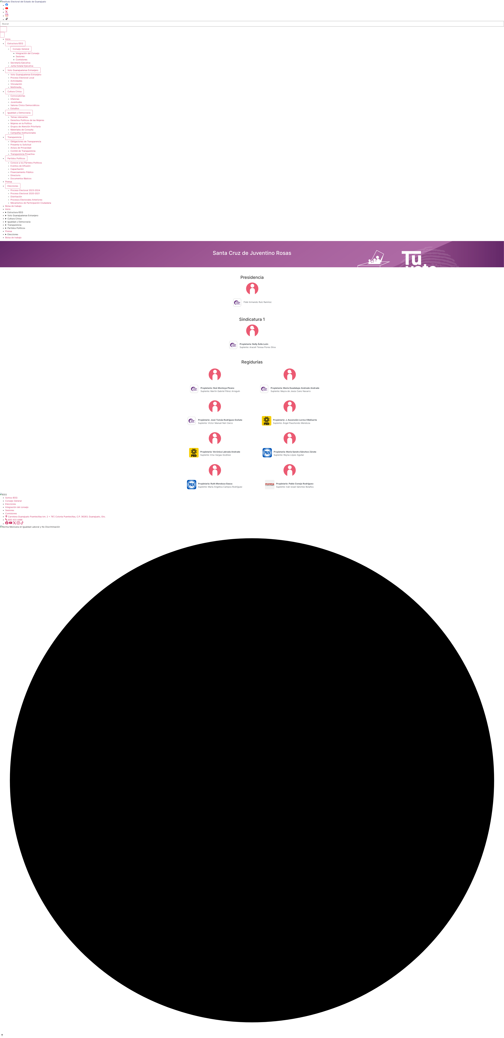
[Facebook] (6, 5)
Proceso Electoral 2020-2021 (25, 193)
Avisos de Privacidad (20, 147)
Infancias (14, 99)
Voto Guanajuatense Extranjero (22, 70)
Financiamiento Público (21, 172)
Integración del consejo (16, 507)
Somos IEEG (11, 497)
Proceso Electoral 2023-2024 (25, 190)
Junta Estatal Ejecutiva (21, 66)
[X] (6, 12)
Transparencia (14, 137)
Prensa (8, 181)
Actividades (16, 81)
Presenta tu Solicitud (20, 144)
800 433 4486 (15, 519)
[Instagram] (6, 15)
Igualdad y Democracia (18, 112)
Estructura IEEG (15, 43)
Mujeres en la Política (21, 123)
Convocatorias (17, 95)
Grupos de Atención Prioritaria (25, 126)
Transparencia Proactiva (22, 154)
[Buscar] (3, 29)
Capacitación (17, 169)
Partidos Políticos (16, 158)
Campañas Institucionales (23, 132)
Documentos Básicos (20, 178)
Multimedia (15, 87)
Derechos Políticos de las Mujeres (27, 120)
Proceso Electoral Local (22, 77)
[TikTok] (6, 19)
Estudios (14, 108)
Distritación (16, 196)
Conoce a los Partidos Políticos (26, 162)
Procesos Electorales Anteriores (26, 199)
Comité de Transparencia (22, 151)
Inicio (7, 39)
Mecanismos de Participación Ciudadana (30, 203)
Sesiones (20, 56)
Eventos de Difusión (20, 166)
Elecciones (12, 186)
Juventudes (16, 102)
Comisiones (21, 59)
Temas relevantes (19, 117)
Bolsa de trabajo (13, 206)
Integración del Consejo (27, 53)
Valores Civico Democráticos (24, 105)
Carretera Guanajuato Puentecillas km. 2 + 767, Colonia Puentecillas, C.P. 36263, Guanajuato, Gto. (57, 516)
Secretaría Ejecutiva (20, 62)
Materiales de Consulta (21, 129)
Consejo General (13, 501)
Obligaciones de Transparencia (25, 141)
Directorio (15, 175)
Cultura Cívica (14, 91)
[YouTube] (6, 9)
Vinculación (16, 84)
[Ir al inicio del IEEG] (23, 1)
